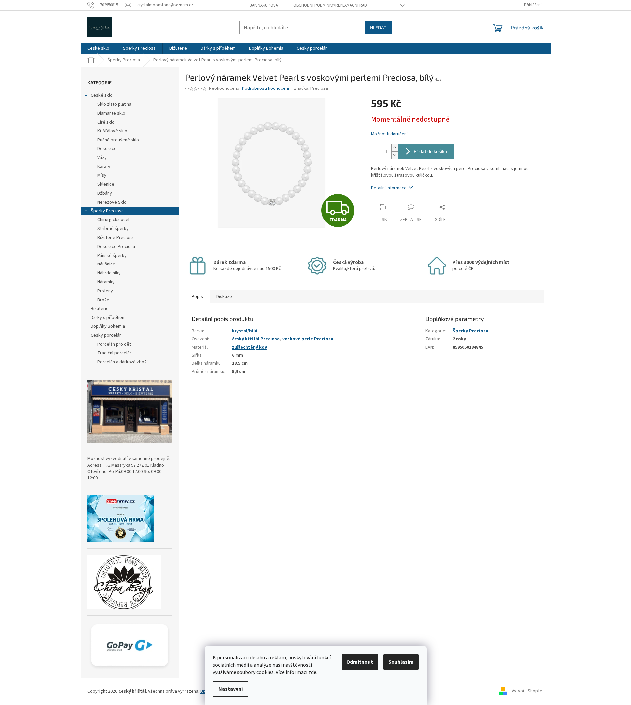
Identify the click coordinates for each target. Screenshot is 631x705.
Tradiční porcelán (114, 353)
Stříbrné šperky (113, 228)
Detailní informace (389, 188)
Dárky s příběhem (108, 317)
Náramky (106, 282)
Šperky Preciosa (107, 211)
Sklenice (105, 184)
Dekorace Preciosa (116, 246)
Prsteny (105, 291)
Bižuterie (100, 308)
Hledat (378, 27)
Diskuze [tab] (224, 296)
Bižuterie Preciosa (115, 237)
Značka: (311, 88)
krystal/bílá (244, 331)
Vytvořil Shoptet (528, 691)
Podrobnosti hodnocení (265, 89)
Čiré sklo (106, 122)
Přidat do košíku (430, 151)
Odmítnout (359, 662)
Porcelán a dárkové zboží (122, 362)
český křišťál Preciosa (256, 339)
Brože (103, 300)
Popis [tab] (197, 296)
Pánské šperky (112, 255)
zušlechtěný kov (249, 347)
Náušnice (106, 264)
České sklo (102, 95)
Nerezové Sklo (112, 202)
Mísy (101, 175)
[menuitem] (98, 48)
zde (312, 672)
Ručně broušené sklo (118, 140)
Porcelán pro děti (114, 344)
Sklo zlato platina (114, 104)
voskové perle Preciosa (307, 339)
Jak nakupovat (265, 5)
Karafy (103, 166)
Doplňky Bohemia (108, 326)
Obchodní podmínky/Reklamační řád (330, 5)
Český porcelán (106, 335)
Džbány (104, 193)
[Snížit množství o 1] (394, 155)
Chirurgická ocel (113, 219)
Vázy (102, 157)
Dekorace (107, 149)
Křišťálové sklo (112, 131)
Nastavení (230, 689)
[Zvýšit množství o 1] (394, 147)
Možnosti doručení (389, 134)
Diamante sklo (111, 113)
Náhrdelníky (109, 273)
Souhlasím (401, 662)
